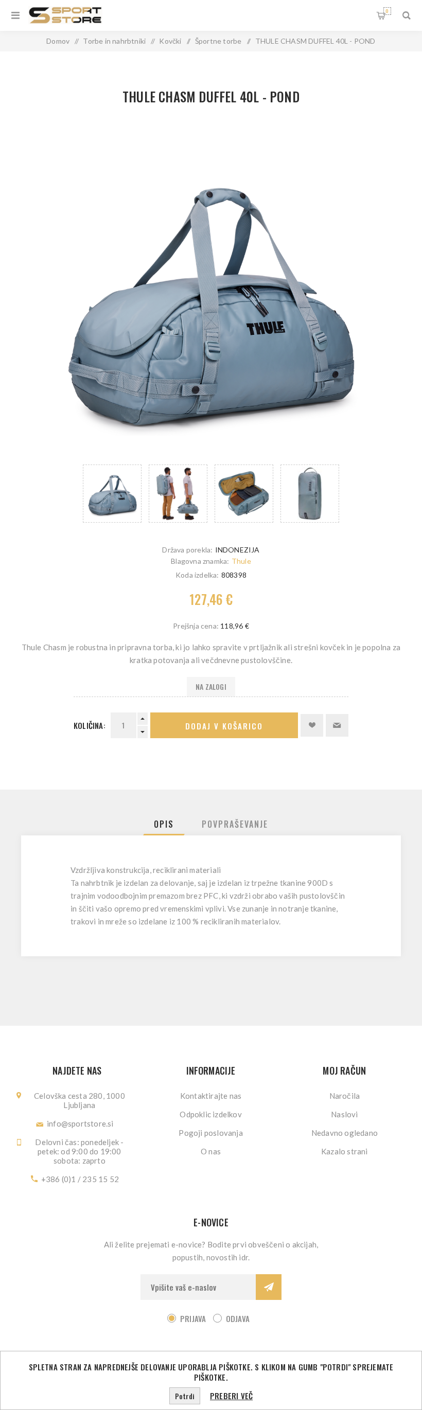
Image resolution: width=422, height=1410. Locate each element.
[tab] (164, 824)
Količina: (90, 725)
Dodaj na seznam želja (312, 725)
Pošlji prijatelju (337, 725)
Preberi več (231, 1395)
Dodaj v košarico (224, 725)
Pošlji (269, 1287)
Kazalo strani (344, 1151)
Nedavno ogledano (344, 1132)
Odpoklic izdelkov (210, 1114)
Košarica (387, 10)
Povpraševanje (235, 824)
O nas (211, 1151)
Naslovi (344, 1114)
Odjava (238, 1318)
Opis (164, 824)
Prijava (193, 1318)
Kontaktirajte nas (210, 1095)
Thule (241, 561)
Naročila (344, 1095)
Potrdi (185, 1395)
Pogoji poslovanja (210, 1132)
